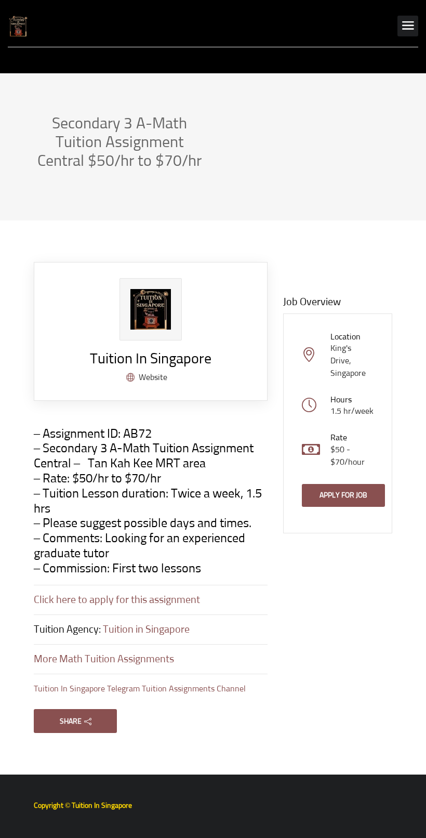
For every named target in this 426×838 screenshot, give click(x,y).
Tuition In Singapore (150, 359)
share (71, 721)
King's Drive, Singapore (348, 360)
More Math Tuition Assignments (104, 659)
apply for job (343, 495)
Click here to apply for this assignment (117, 600)
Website (153, 377)
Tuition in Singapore (146, 629)
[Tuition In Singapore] (18, 26)
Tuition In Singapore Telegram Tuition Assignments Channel (140, 689)
